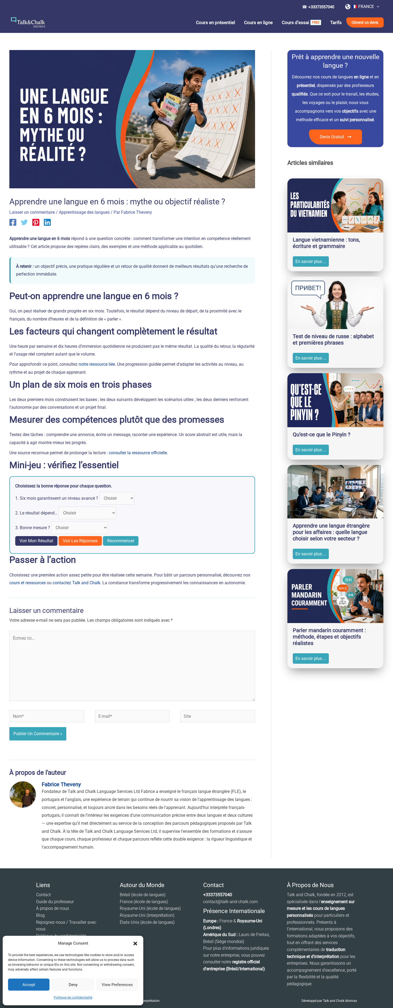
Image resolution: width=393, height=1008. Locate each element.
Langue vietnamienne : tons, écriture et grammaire (326, 242)
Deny (73, 984)
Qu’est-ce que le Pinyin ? (321, 434)
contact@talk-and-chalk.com (230, 901)
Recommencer (120, 540)
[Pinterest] (35, 222)
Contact (43, 894)
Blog (40, 915)
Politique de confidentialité (73, 997)
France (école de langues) (144, 901)
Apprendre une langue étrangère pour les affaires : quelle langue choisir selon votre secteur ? (331, 532)
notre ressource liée (97, 364)
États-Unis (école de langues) (147, 922)
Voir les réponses (80, 540)
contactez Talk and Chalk (76, 582)
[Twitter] (24, 222)
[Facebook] (12, 222)
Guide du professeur (55, 901)
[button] (135, 943)
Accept (28, 984)
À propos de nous (52, 908)
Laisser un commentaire (32, 212)
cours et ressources (27, 582)
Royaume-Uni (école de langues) (150, 908)
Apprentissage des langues (84, 212)
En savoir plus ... (310, 261)
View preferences (117, 984)
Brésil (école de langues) (142, 894)
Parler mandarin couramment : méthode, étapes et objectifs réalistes (329, 636)
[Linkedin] (47, 222)
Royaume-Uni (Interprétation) (147, 915)
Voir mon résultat (36, 540)
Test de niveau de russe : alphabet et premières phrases (333, 339)
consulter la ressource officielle (138, 452)
